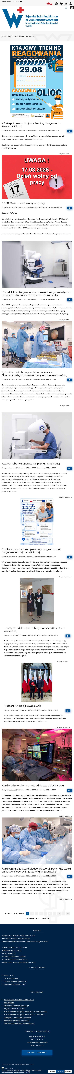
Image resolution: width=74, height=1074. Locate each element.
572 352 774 (38, 1039)
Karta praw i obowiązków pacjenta (17, 1018)
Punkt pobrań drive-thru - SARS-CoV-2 (19, 1000)
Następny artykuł (31, 918)
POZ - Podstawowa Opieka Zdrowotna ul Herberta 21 (24, 1015)
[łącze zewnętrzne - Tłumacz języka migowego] (61, 4)
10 (68, 914)
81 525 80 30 (10, 953)
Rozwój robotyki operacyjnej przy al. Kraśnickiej (31, 463)
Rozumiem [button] (68, 1071)
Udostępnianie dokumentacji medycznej (19, 1024)
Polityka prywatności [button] (19, 1072)
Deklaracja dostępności (37, 1053)
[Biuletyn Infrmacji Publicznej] (49, 3)
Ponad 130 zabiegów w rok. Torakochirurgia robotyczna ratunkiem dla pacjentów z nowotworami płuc (36, 293)
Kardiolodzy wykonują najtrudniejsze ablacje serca (33, 785)
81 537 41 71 (16, 950)
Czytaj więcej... (65, 154)
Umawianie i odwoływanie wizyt (16, 1006)
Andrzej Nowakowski (30, 715)
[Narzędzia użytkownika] (69, 131)
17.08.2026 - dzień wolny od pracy (23, 203)
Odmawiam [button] (52, 1071)
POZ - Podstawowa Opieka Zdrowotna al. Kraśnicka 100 (25, 1012)
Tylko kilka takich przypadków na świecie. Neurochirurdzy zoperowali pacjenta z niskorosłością (34, 374)
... (45, 914)
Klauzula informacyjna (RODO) (15, 981)
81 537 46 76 (38, 1045)
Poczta (6, 978)
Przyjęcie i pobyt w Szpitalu (14, 1009)
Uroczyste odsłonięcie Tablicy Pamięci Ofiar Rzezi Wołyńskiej (34, 629)
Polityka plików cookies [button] (7, 1072)
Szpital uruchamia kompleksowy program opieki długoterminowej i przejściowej (31, 551)
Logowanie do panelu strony (15, 984)
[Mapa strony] (70, 4)
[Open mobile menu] (66, 8)
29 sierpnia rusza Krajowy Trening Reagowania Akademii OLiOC (31, 125)
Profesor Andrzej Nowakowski (22, 705)
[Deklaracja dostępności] (56, 4)
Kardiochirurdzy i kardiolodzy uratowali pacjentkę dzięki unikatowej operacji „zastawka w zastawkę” (36, 870)
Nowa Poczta (9, 975)
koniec (44, 918)
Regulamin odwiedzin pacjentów (16, 1021)
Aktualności (13, 130)
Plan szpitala (9, 1003)
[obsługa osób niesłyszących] (65, 4)
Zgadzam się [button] (60, 1071)
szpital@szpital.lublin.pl (16, 956)
